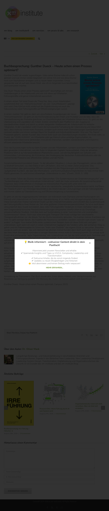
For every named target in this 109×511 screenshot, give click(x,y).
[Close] (90, 243)
